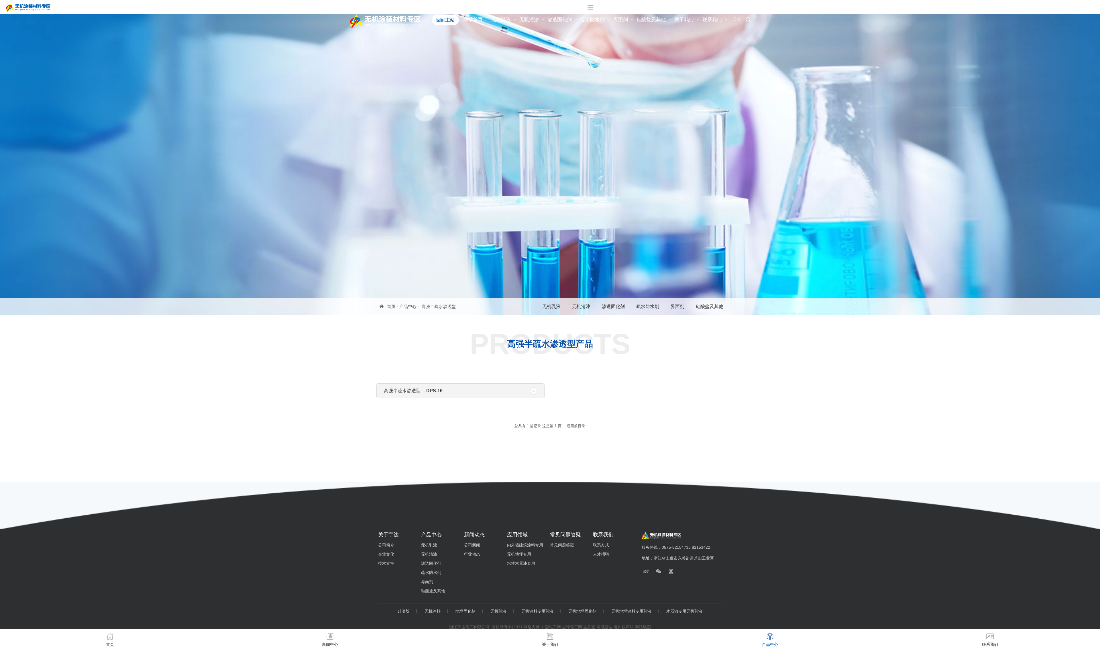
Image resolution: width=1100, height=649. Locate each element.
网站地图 (643, 627)
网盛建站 (604, 627)
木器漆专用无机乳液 (684, 611)
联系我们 (712, 19)
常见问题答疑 (562, 545)
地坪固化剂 (465, 611)
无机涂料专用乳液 (537, 611)
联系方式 (601, 545)
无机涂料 (433, 611)
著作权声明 (624, 627)
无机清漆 (529, 19)
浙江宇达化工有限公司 (469, 627)
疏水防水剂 (592, 19)
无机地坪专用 (519, 554)
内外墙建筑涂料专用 (525, 545)
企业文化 (386, 554)
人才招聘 (601, 554)
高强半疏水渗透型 (438, 306)
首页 (391, 306)
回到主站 (445, 20)
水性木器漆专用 (521, 563)
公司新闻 (472, 545)
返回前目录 (576, 426)
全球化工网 (572, 627)
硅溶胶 (404, 611)
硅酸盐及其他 (651, 19)
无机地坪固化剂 (582, 611)
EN (736, 19)
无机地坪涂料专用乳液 (631, 611)
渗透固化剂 (559, 19)
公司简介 (386, 545)
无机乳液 (501, 19)
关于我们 (684, 19)
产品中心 (408, 306)
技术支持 (386, 563)
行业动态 (472, 554)
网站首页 (473, 19)
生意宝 (589, 627)
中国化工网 (551, 627)
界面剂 (620, 19)
